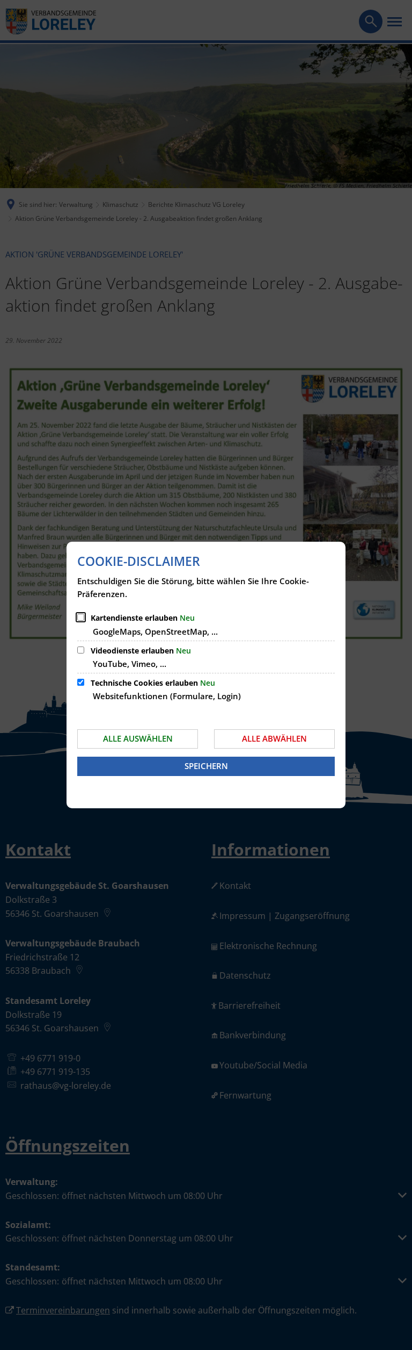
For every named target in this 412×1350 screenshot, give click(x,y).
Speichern (206, 765)
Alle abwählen (274, 738)
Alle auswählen (138, 738)
